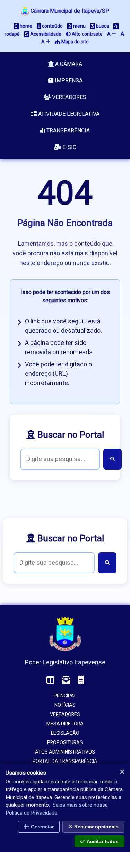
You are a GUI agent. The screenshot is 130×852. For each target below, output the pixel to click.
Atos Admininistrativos (65, 752)
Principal (65, 695)
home (25, 26)
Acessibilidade (45, 34)
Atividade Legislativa (68, 114)
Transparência (67, 131)
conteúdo (52, 26)
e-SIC (68, 147)
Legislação (65, 733)
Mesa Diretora (65, 724)
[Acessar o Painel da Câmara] (50, 680)
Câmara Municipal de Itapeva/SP (69, 11)
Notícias (65, 705)
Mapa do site (74, 41)
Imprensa (68, 81)
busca (102, 26)
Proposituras (65, 742)
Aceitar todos (103, 841)
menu (79, 26)
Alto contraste (87, 34)
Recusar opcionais (96, 826)
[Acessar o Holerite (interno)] (81, 680)
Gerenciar (42, 826)
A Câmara (68, 64)
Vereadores (68, 97)
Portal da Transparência (65, 761)
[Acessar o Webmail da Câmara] (66, 680)
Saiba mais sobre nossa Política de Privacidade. (57, 809)
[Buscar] (112, 459)
